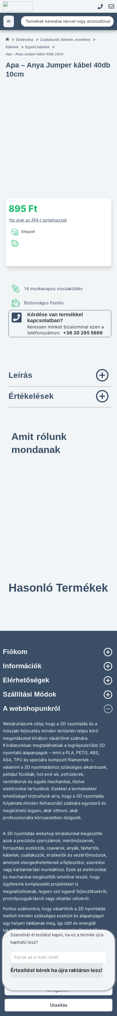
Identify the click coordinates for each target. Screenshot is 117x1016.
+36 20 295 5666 (83, 333)
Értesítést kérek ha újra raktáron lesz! (57, 970)
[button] (60, 376)
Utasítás (58, 1005)
